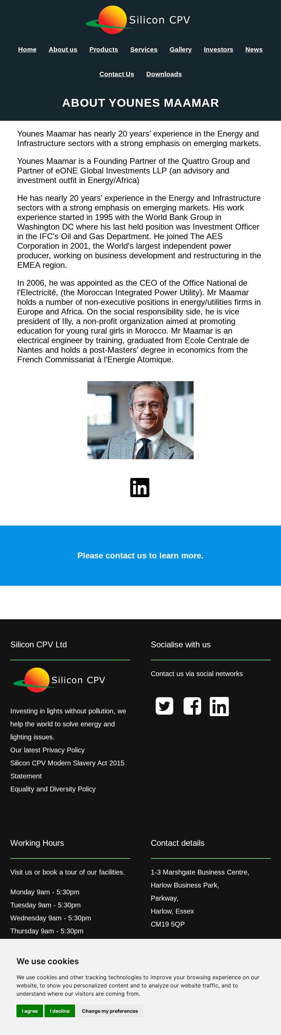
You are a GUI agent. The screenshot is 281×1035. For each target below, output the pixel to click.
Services (144, 49)
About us (63, 49)
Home (27, 49)
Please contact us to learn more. (140, 555)
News (254, 49)
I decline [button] (60, 1011)
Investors (218, 49)
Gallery (181, 49)
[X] (164, 708)
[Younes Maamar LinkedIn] (140, 489)
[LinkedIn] (220, 708)
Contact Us (116, 74)
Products (103, 49)
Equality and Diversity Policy (53, 789)
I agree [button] (30, 1011)
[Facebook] (192, 708)
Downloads (164, 74)
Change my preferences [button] (110, 1011)
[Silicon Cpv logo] (140, 32)
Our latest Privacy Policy (47, 750)
